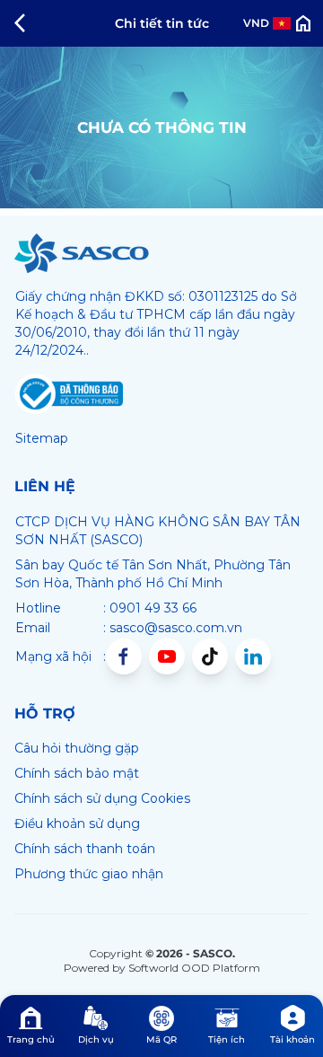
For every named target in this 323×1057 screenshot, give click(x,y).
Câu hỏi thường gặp (76, 748)
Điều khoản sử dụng (77, 823)
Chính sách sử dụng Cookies (102, 798)
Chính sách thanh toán (84, 849)
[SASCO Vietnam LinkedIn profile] (253, 656)
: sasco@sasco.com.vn (172, 628)
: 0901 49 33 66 (149, 608)
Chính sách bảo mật (76, 773)
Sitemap (41, 438)
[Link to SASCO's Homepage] (81, 253)
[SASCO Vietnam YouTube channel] (167, 656)
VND (256, 23)
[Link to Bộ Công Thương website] (69, 394)
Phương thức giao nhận (88, 874)
